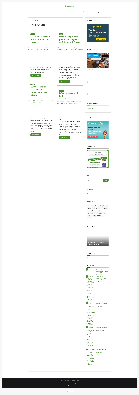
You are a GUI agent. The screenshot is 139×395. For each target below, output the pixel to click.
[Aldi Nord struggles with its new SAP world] (91, 314)
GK (93, 210)
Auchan (89, 208)
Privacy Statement (76, 383)
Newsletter (72, 13)
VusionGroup (99, 215)
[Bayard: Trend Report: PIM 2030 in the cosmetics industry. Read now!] (98, 130)
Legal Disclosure (61, 383)
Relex (100, 210)
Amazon (105, 205)
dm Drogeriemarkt (103, 208)
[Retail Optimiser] (69, 6)
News (45, 13)
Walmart (89, 218)
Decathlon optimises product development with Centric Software (69, 39)
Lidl (96, 210)
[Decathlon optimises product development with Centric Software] (70, 55)
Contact (79, 13)
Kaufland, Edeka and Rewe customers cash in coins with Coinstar (102, 271)
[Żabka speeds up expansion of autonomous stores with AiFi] (41, 108)
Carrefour (95, 208)
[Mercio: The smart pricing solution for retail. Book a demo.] (98, 33)
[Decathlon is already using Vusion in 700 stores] (41, 55)
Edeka (89, 210)
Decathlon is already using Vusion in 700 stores (40, 39)
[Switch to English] (70, 391)
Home (40, 13)
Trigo (93, 215)
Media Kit (68, 383)
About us (64, 13)
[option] (98, 238)
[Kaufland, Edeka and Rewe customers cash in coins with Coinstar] (91, 271)
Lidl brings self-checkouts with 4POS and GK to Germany (101, 278)
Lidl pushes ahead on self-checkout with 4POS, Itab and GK (102, 351)
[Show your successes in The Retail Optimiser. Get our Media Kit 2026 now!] (98, 257)
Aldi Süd (99, 205)
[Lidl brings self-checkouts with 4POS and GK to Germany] (91, 289)
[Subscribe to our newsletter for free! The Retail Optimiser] (98, 193)
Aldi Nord (94, 205)
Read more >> (35, 75)
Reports (51, 13)
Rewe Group (90, 213)
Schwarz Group (102, 213)
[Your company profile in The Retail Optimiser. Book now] (98, 159)
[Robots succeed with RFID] (70, 109)
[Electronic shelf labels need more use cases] (91, 337)
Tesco (89, 215)
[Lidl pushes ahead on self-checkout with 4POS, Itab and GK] (91, 357)
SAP (96, 213)
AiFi (88, 205)
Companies (57, 13)
